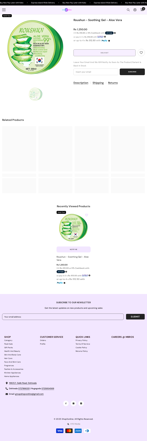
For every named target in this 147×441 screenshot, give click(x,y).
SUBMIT (135, 316)
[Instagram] (73, 403)
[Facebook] (66, 403)
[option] (35, 47)
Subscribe (132, 72)
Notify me (73, 249)
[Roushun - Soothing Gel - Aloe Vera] (74, 228)
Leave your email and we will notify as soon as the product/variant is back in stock (107, 64)
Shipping (98, 83)
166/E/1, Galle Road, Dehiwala (23, 383)
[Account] (135, 10)
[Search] (128, 10)
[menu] (4, 10)
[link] (141, 52)
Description (81, 83)
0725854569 (47, 388)
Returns (113, 83)
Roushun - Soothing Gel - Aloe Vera (73, 258)
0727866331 (24, 388)
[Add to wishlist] (86, 215)
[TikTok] (81, 403)
